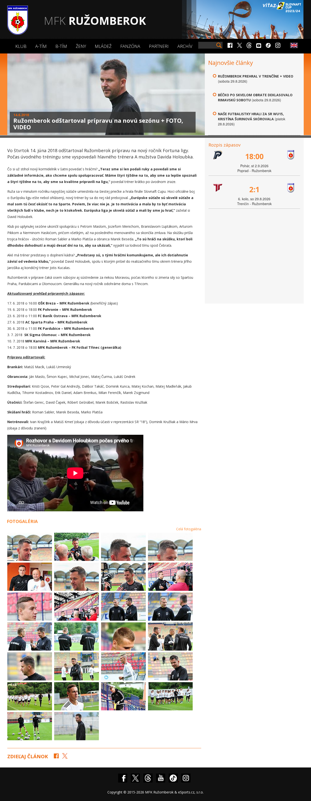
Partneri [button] (159, 46)
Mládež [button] (103, 46)
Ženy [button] (81, 46)
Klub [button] (20, 46)
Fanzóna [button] (130, 46)
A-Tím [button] (41, 46)
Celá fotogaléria (188, 529)
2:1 (254, 189)
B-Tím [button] (61, 46)
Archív (184, 46)
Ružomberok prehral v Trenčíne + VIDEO (255, 76)
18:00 (254, 156)
